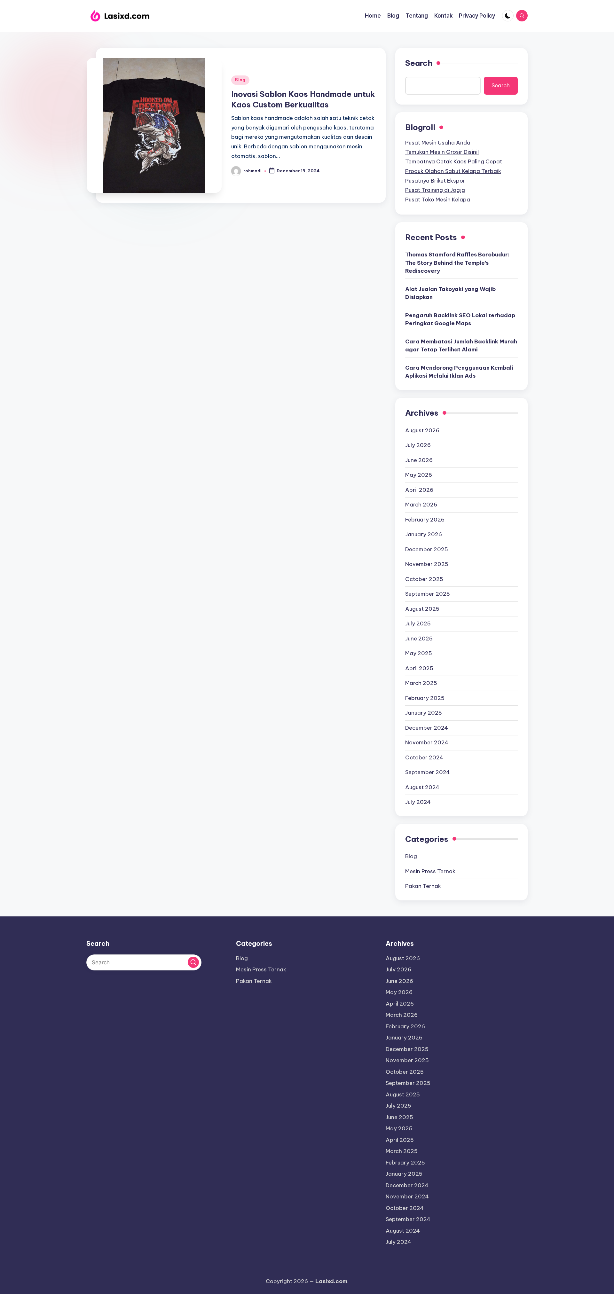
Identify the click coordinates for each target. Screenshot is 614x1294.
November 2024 (426, 742)
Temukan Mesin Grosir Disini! (442, 151)
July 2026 (418, 445)
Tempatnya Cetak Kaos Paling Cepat (453, 161)
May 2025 (418, 653)
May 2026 (418, 474)
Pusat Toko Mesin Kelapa (437, 199)
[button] (193, 962)
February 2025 (425, 698)
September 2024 (427, 772)
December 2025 (426, 549)
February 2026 (425, 519)
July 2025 (418, 623)
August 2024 (422, 787)
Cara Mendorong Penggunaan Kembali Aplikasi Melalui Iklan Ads (459, 372)
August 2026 (422, 430)
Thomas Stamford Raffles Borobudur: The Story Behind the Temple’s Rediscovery (457, 262)
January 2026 (423, 534)
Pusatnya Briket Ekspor (435, 180)
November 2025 (426, 564)
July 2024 (418, 801)
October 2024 (424, 757)
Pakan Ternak (423, 886)
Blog (240, 79)
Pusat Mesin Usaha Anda (437, 142)
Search (418, 63)
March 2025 (421, 682)
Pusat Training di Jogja (435, 189)
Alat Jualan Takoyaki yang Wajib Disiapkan (450, 293)
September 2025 (427, 593)
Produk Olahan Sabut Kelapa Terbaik (453, 171)
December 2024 (426, 727)
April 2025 (419, 668)
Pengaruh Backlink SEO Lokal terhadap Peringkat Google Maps (460, 319)
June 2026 (419, 460)
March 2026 (421, 504)
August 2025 (422, 608)
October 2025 (424, 579)
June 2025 (419, 638)
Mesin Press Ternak (430, 871)
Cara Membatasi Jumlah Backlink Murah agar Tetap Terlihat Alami (461, 345)
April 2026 (419, 489)
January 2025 (423, 712)
